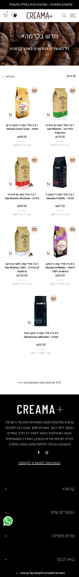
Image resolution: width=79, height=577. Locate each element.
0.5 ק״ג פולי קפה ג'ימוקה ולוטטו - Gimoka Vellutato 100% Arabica (60, 267)
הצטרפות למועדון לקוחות (40, 463)
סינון (69, 76)
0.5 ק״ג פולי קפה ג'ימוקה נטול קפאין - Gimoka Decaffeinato (41, 335)
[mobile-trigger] (73, 15)
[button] (39, 573)
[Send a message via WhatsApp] (8, 521)
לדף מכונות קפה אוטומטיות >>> (39, 382)
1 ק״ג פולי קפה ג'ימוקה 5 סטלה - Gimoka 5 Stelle (60, 196)
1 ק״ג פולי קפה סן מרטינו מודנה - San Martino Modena (22, 196)
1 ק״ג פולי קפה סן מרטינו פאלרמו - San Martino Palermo (60, 129)
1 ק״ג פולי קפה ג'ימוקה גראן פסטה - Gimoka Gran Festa (22, 127)
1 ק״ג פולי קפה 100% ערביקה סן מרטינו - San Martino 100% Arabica (22, 267)
